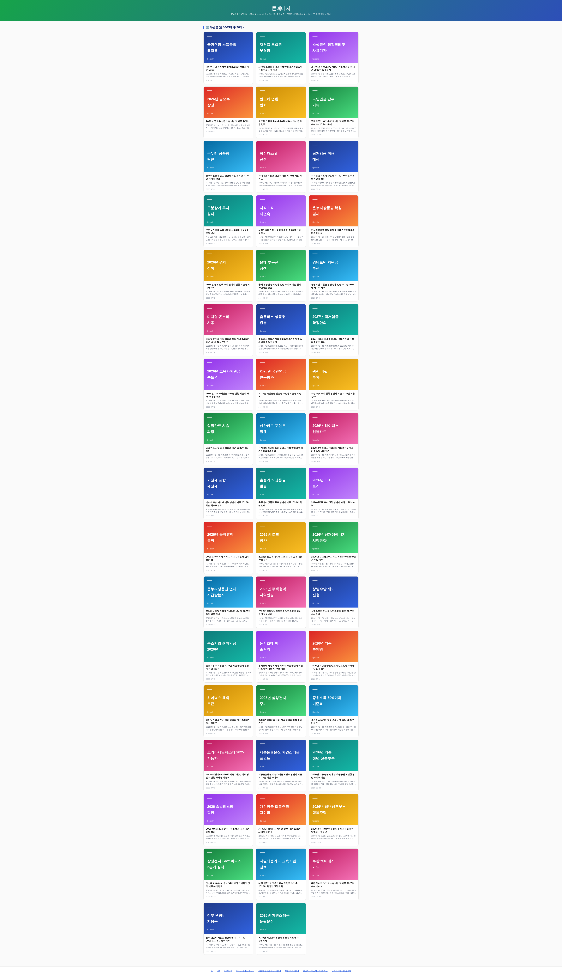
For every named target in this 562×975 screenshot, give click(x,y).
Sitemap (228, 970)
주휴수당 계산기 (292, 970)
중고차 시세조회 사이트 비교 (315, 970)
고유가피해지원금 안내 (341, 970)
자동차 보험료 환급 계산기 (269, 970)
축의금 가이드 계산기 (245, 970)
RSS (218, 970)
